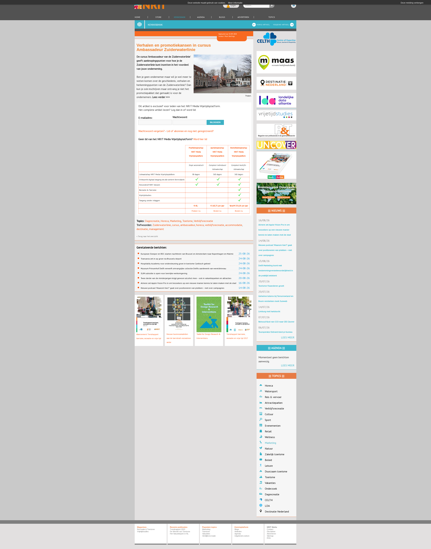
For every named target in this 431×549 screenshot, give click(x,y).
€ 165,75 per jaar (217, 206)
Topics (271, 17)
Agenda (201, 17)
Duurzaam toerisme (276, 471)
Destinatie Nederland (277, 511)
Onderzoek (271, 488)
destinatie (142, 229)
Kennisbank (179, 17)
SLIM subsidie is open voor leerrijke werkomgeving (164, 273)
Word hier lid (200, 139)
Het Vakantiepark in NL (179, 534)
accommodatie (233, 225)
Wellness (270, 437)
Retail (268, 431)
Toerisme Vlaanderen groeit (271, 286)
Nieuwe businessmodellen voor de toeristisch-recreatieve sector (179, 338)
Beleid (268, 460)
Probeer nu (196, 211)
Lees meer (287, 337)
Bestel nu (217, 211)
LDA (267, 505)
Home (137, 17)
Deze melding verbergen (412, 3)
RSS (269, 538)
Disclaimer (271, 531)
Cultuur (269, 414)
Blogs (222, 17)
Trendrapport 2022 (177, 529)
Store (158, 17)
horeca (200, 225)
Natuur (269, 448)
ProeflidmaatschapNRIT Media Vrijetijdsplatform (196, 152)
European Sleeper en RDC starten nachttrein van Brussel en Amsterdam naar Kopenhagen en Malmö (187, 254)
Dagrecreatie (152, 221)
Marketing (175, 221)
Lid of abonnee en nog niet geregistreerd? (190, 131)
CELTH (269, 500)
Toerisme (187, 221)
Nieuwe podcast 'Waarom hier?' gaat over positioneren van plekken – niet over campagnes (182, 288)
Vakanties (270, 483)
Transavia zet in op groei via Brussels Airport (161, 258)
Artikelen (238, 531)
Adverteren (243, 17)
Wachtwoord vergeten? (151, 131)
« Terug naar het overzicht (147, 236)
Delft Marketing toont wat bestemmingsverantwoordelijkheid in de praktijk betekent (275, 270)
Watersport (271, 391)
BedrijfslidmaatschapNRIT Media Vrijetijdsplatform (238, 152)
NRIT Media (272, 527)
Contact (270, 529)
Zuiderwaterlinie (162, 225)
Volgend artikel (281, 25)
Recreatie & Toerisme (146, 529)
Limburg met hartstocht (269, 311)
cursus (175, 225)
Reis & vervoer (273, 397)
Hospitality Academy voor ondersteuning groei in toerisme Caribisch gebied (175, 263)
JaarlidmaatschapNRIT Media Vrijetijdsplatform (217, 152)
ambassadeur (187, 225)
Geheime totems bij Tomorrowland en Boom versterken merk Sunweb (275, 298)
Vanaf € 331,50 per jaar (239, 206)
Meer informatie (235, 3)
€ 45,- (196, 206)
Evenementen (272, 425)
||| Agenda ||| (276, 348)
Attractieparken (274, 402)
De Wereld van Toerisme (180, 531)
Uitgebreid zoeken (242, 536)
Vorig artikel (263, 25)
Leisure (269, 465)
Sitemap (270, 536)
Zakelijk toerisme (274, 454)
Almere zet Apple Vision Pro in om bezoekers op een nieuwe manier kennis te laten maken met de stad (188, 283)
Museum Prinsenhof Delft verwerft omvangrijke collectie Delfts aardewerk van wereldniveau (183, 268)
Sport (268, 420)
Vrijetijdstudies (143, 531)
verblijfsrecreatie (214, 225)
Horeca (165, 221)
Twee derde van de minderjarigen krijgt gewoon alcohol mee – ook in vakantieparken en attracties (186, 278)
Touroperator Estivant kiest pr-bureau (275, 332)
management (156, 229)
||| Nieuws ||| (276, 210)
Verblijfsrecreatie (203, 221)
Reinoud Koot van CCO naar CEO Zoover (276, 321)
